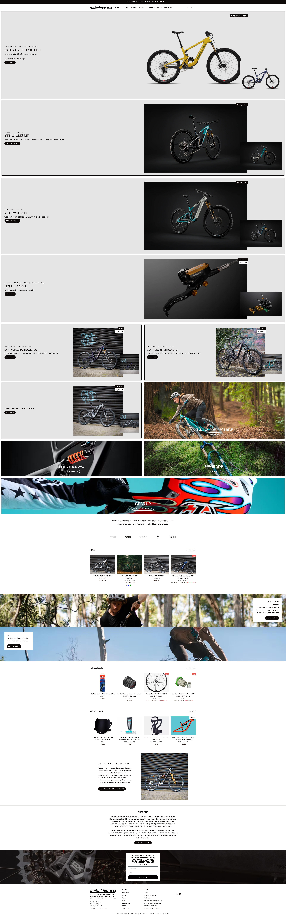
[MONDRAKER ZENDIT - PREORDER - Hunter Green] (130, 585)
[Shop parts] (214, 458)
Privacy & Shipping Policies (152, 908)
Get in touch (12, 143)
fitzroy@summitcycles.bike (98, 908)
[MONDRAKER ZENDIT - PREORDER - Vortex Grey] (126, 585)
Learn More (272, 618)
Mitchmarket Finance (150, 895)
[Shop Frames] (71, 458)
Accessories (150, 7)
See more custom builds (112, 788)
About (146, 892)
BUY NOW (10, 294)
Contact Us (147, 898)
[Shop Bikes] (214, 410)
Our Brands (117, 7)
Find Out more (143, 842)
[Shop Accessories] (143, 496)
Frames (133, 7)
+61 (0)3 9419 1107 (96, 906)
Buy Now (10, 62)
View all (191, 550)
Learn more (14, 646)
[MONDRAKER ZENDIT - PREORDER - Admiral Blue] (128, 585)
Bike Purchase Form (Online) (152, 903)
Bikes (126, 7)
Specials (159, 7)
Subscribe (143, 877)
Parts (141, 7)
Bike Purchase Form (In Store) (153, 900)
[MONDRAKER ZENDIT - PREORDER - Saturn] (132, 585)
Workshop (167, 7)
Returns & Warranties (150, 905)
